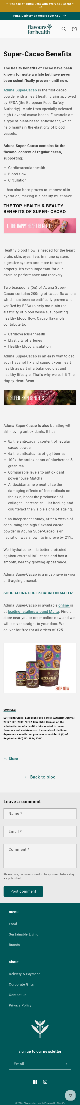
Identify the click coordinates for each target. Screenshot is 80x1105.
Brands (14, 945)
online (64, 605)
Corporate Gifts (21, 984)
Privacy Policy (20, 1005)
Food (13, 924)
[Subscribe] (66, 1064)
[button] (6, 29)
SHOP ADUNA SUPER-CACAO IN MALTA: (38, 593)
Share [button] (13, 759)
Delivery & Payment (24, 974)
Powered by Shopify (54, 1103)
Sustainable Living (23, 934)
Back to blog (43, 777)
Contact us (17, 995)
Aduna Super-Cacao (21, 90)
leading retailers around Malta (33, 611)
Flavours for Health (34, 1103)
